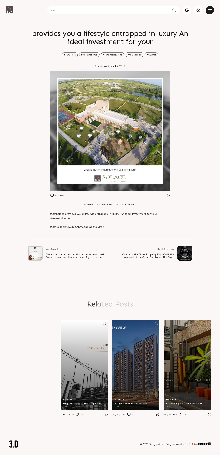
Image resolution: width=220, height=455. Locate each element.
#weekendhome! (89, 55)
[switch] (198, 10)
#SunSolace (70, 55)
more (13, 414)
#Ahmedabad (134, 55)
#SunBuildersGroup (112, 55)
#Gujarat (151, 55)
